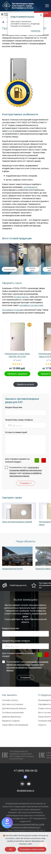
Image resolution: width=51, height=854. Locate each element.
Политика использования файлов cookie (25, 824)
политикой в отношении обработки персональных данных (25, 470)
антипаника (29, 187)
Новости (42, 725)
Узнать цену (9, 269)
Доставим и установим (13, 310)
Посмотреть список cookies (32, 849)
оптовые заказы (21, 297)
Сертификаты (44, 704)
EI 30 (9, 131)
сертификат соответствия (31, 305)
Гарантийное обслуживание (15, 725)
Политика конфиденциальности (26, 827)
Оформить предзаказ (17, 374)
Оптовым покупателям (13, 712)
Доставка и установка (12, 704)
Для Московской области (14, 708)
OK (10, 849)
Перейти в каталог (25, 384)
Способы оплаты (10, 700)
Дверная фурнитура (11, 717)
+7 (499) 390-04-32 (25, 770)
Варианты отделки (11, 721)
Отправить (25, 483)
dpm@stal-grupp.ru (25, 790)
